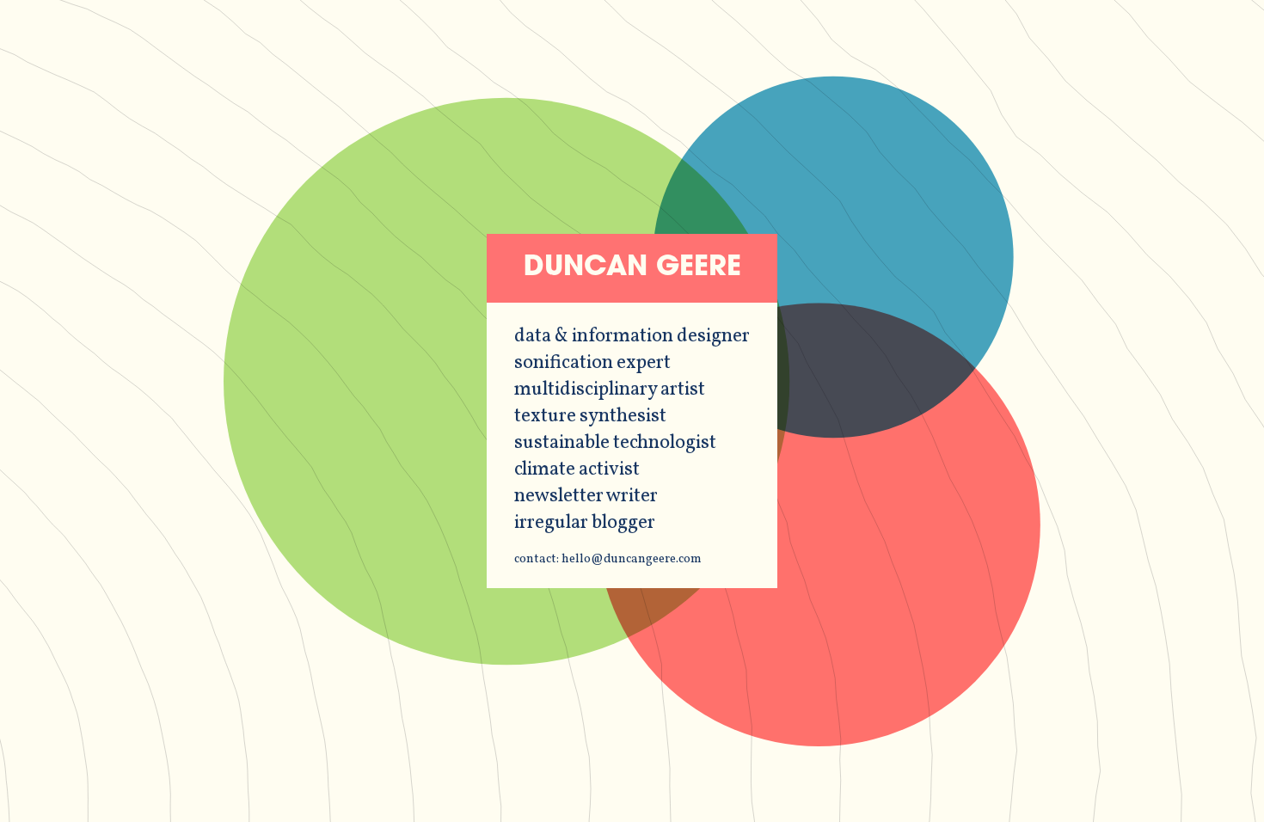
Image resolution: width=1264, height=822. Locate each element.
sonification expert (592, 363)
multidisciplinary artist (609, 390)
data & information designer (632, 336)
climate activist (577, 470)
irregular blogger (584, 523)
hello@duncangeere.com (631, 558)
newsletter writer (586, 496)
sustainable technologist (615, 443)
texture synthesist (590, 416)
